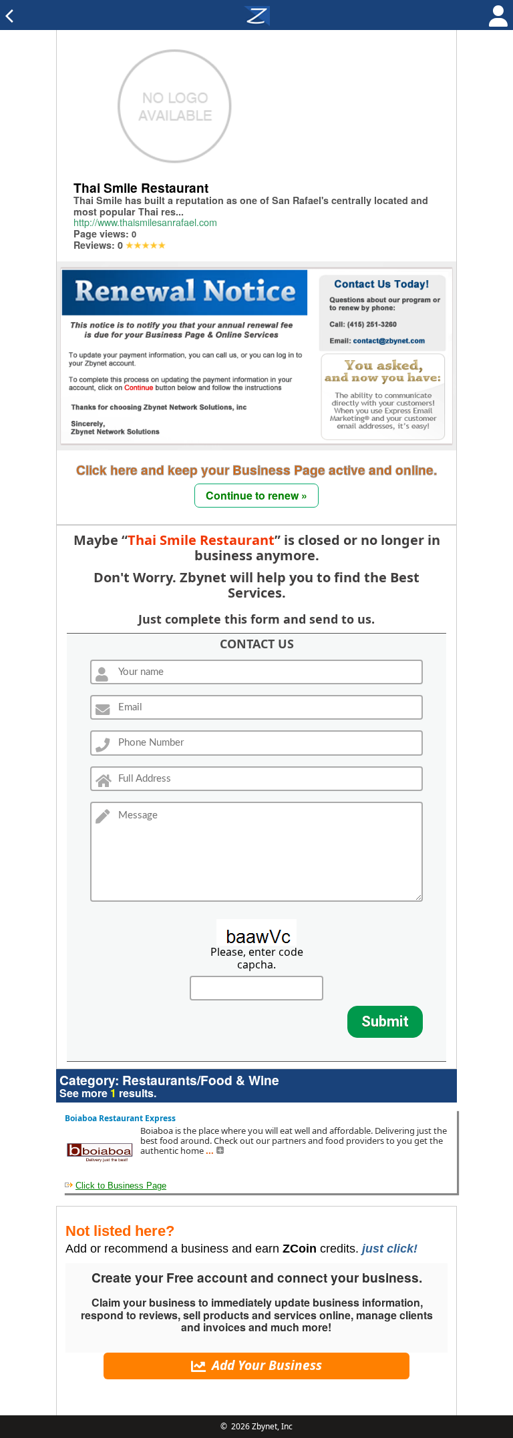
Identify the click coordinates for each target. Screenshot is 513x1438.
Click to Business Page (120, 1186)
